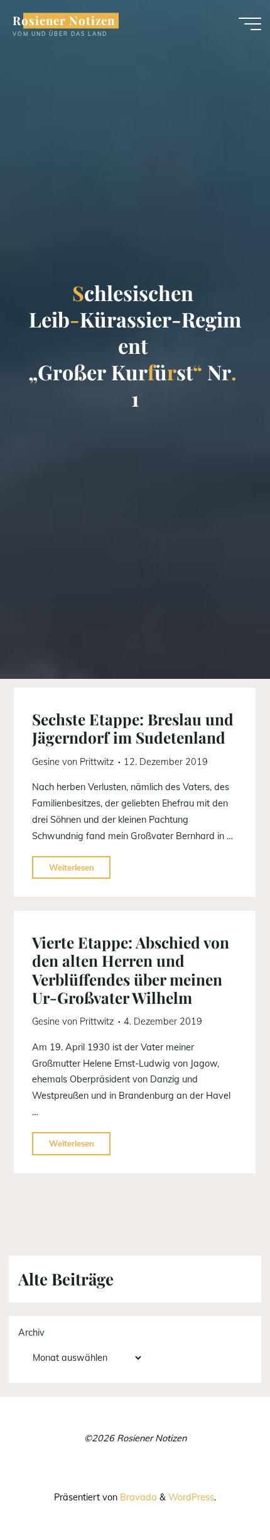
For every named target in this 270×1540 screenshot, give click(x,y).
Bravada (137, 1497)
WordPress (191, 1497)
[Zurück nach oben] (221, 1491)
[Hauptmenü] (250, 24)
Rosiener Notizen (64, 20)
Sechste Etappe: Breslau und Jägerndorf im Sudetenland (133, 728)
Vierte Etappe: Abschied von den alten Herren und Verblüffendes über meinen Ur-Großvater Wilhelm (130, 970)
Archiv (31, 1332)
